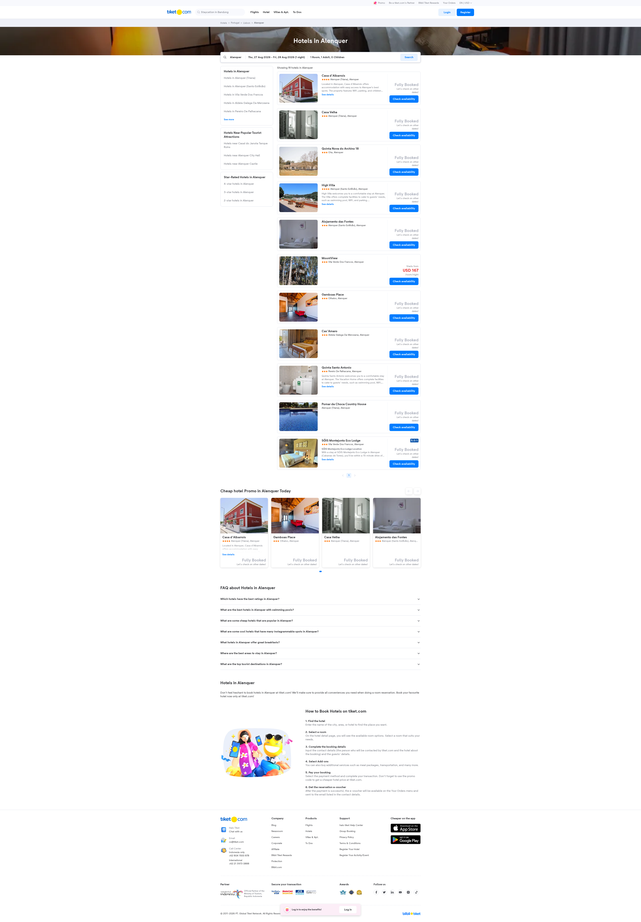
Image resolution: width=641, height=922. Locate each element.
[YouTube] (400, 892)
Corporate (276, 843)
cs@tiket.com (236, 842)
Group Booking (347, 831)
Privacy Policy (347, 837)
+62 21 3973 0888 (239, 863)
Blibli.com (276, 867)
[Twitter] (384, 892)
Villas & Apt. (311, 837)
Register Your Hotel (349, 849)
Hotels (308, 831)
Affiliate (275, 849)
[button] (409, 491)
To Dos (309, 843)
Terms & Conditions (350, 843)
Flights (309, 825)
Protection (276, 861)
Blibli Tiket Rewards (428, 3)
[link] (447, 12)
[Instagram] (408, 892)
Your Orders (449, 3)
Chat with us (236, 831)
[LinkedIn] (392, 892)
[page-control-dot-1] (320, 571)
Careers (275, 837)
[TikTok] (416, 892)
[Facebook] (376, 892)
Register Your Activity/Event (354, 855)
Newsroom (277, 831)
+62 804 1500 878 (239, 855)
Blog (273, 825)
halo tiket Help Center (351, 825)
